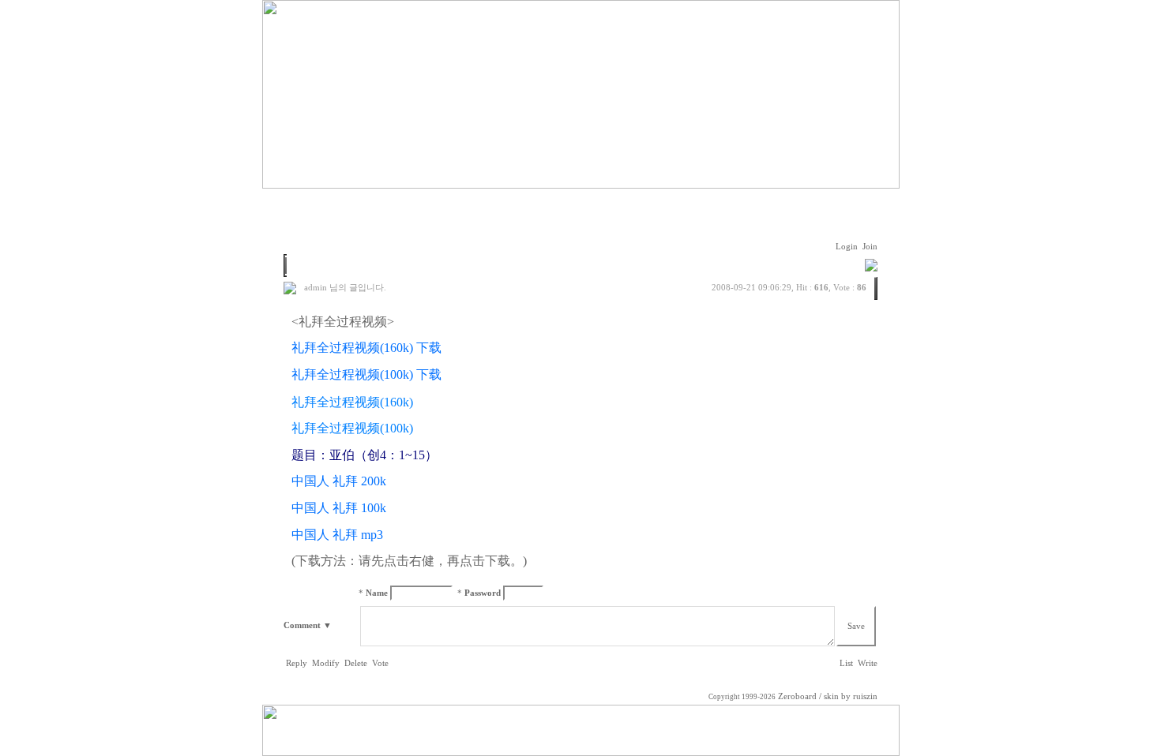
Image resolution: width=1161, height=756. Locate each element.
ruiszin (865, 696)
